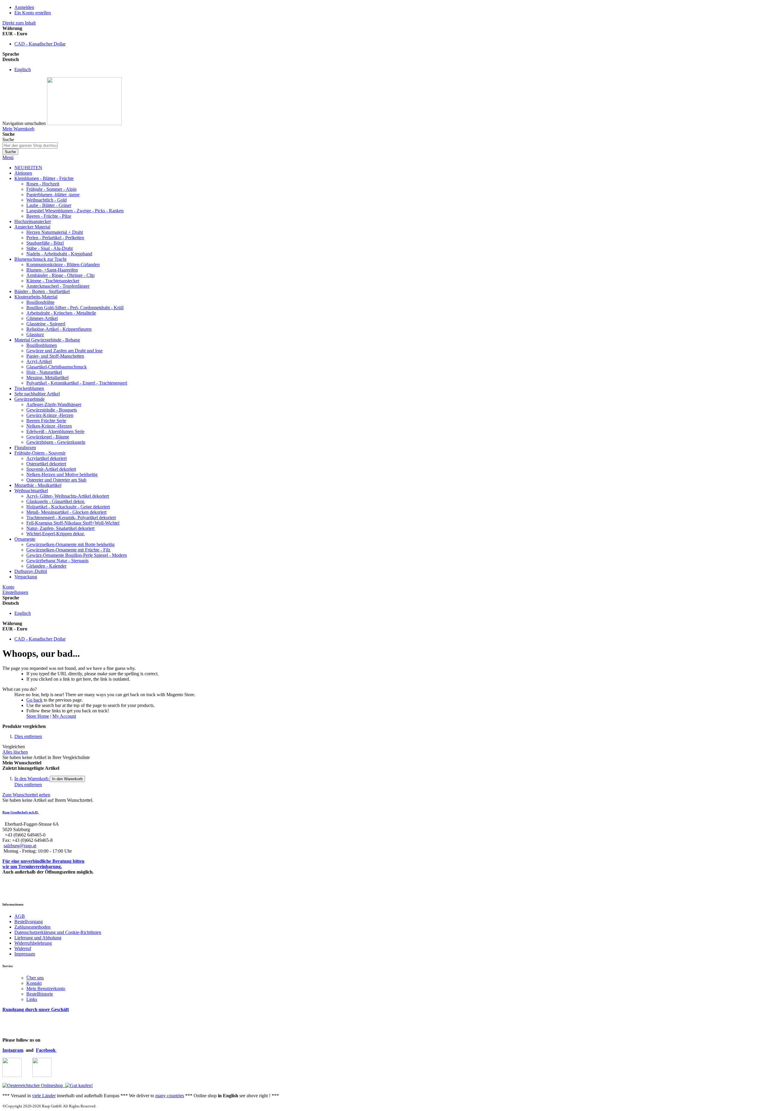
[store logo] (84, 123)
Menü (7, 157)
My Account (64, 716)
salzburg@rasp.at (20, 845)
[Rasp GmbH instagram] (12, 1075)
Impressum (24, 953)
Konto (8, 586)
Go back (34, 699)
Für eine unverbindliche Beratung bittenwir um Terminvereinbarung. (43, 864)
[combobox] (30, 145)
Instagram (12, 1050)
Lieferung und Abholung (37, 937)
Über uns (35, 977)
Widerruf (22, 948)
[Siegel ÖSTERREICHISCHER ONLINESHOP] (32, 1085)
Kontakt (34, 983)
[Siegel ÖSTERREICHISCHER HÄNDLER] (78, 1085)
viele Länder (44, 1095)
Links (31, 999)
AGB (19, 916)
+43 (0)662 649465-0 (25, 834)
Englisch (22, 69)
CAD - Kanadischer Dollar (40, 43)
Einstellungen (15, 592)
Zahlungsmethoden (32, 926)
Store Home (37, 716)
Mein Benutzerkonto (45, 988)
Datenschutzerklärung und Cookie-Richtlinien (57, 932)
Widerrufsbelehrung (33, 943)
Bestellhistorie (39, 993)
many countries (169, 1095)
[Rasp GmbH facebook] (41, 1075)
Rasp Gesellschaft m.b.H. (20, 812)
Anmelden (24, 7)
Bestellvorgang (28, 921)
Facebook (46, 1050)
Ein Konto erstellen (32, 12)
